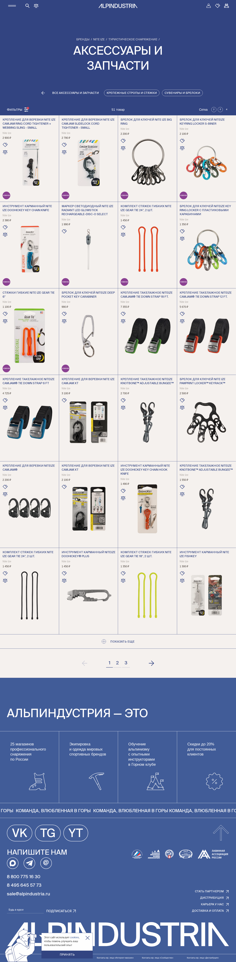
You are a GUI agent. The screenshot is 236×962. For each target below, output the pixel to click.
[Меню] (12, 6)
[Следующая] (151, 663)
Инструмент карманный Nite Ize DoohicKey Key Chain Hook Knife (145, 469)
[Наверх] (221, 833)
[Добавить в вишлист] (5, 144)
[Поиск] (27, 6)
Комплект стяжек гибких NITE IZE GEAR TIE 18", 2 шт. (146, 554)
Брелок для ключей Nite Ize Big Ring (146, 121)
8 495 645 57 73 (24, 885)
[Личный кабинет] (209, 6)
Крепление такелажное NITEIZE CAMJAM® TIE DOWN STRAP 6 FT (29, 381)
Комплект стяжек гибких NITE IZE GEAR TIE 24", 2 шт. (146, 208)
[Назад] (43, 93)
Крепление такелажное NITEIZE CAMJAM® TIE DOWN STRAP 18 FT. (147, 294)
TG (48, 834)
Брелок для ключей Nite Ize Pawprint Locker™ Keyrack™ (202, 381)
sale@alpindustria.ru (28, 894)
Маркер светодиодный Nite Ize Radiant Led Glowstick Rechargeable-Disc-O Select (87, 210)
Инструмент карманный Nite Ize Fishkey (204, 554)
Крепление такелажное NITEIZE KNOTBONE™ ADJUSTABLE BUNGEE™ (147, 381)
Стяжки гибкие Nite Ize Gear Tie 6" (29, 294)
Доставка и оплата (208, 910)
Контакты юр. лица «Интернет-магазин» (115, 958)
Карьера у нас (212, 904)
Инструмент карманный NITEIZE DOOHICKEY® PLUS (88, 554)
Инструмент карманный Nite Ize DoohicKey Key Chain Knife (27, 208)
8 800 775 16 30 (23, 877)
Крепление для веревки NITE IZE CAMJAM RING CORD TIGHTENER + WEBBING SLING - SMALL (29, 123)
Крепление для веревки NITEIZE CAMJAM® (29, 467)
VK (19, 834)
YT (76, 834)
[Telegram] (29, 863)
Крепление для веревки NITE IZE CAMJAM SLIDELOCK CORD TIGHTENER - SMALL (88, 123)
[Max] (12, 863)
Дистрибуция (212, 897)
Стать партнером (209, 891)
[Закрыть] (88, 938)
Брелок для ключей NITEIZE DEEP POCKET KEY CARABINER (88, 294)
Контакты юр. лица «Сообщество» (157, 958)
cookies (74, 937)
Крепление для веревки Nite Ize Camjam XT (88, 381)
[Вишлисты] (218, 6)
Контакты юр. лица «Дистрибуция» (203, 958)
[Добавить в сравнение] (5, 152)
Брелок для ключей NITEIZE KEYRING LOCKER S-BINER (202, 121)
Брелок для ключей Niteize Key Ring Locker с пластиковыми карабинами (205, 210)
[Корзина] (227, 6)
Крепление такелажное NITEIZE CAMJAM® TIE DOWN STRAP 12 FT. (206, 294)
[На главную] (118, 6)
